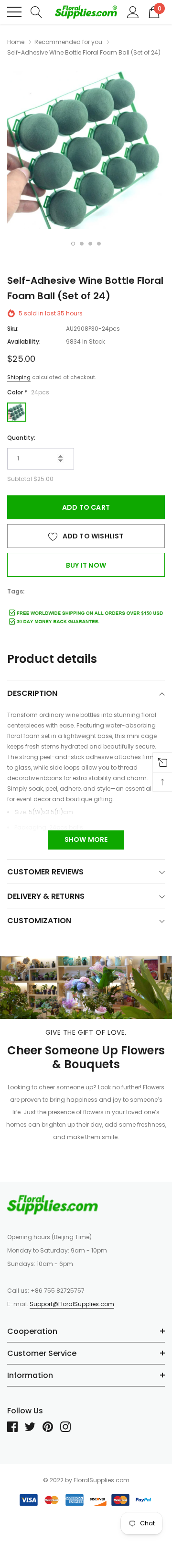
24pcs (16, 412)
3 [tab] (90, 244)
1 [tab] (73, 244)
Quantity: (21, 438)
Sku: (13, 328)
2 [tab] (82, 244)
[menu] (14, 12)
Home (15, 42)
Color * (28, 392)
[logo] (86, 12)
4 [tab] (99, 244)
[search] (37, 11)
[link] (52, 1204)
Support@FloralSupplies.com (72, 1304)
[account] (133, 11)
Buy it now (86, 565)
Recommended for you (68, 42)
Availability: (24, 341)
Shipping (19, 377)
